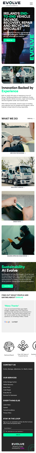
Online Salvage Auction (10, 382)
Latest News (6, 404)
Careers (5, 407)
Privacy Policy (7, 413)
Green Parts (6, 387)
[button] (31, 81)
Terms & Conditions (9, 410)
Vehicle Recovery (8, 384)
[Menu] (31, 3)
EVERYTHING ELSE (11, 401)
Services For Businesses (10, 395)
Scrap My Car (7, 392)
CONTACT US (9, 365)
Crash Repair (7, 390)
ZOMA (22, 448)
